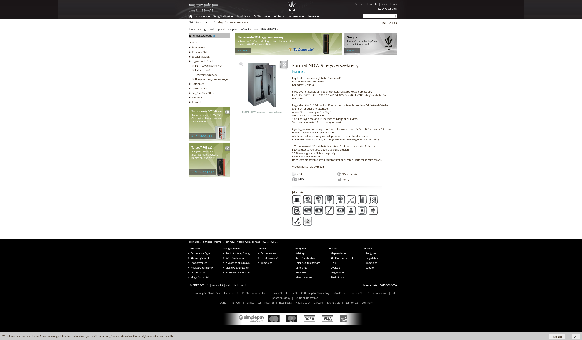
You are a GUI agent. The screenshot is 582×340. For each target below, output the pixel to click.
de (395, 22)
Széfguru (371, 253)
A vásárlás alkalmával (238, 262)
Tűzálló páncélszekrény (255, 293)
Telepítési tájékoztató (308, 262)
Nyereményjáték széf (238, 272)
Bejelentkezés (389, 4)
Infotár (277, 16)
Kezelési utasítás (305, 258)
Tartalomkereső (269, 258)
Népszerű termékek (202, 267)
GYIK (333, 262)
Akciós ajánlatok (200, 258)
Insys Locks (285, 302)
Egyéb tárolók (200, 88)
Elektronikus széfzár (306, 298)
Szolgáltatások (221, 16)
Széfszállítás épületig (238, 253)
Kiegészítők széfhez (203, 93)
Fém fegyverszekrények (236, 29)
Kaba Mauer (303, 302)
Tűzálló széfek (200, 52)
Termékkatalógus (200, 253)
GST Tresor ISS (266, 302)
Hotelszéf (291, 293)
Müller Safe (333, 302)
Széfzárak (197, 97)
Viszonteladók (304, 277)
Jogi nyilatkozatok (236, 285)
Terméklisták (198, 272)
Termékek (201, 16)
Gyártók (335, 267)
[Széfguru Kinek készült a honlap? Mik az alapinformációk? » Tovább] (370, 54)
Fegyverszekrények (212, 29)
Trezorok (197, 102)
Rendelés (242, 16)
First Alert (235, 302)
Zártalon (370, 267)
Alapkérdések (338, 253)
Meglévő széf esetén (237, 267)
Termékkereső (269, 253)
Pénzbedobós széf (376, 293)
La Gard (318, 302)
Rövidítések (337, 277)
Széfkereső (260, 16)
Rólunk (312, 16)
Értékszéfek (198, 47)
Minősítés (301, 267)
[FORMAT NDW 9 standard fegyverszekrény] (241, 64)
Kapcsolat (266, 262)
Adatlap (300, 253)
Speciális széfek (201, 56)
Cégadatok (372, 258)
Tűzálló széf (340, 293)
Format (250, 302)
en (389, 22)
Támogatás (294, 16)
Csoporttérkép (199, 262)
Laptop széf (231, 293)
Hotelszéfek (198, 84)
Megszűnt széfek (200, 277)
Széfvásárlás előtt (236, 258)
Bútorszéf (356, 293)
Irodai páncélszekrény (207, 293)
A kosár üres (389, 8)
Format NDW (259, 29)
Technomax (351, 302)
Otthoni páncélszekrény (315, 293)
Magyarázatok (339, 272)
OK (575, 336)
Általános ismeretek (342, 258)
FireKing (221, 302)
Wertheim (367, 302)
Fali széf (277, 293)
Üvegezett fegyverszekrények (212, 79)
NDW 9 (272, 29)
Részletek (557, 336)
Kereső (262, 248)
